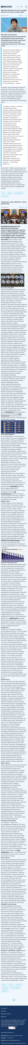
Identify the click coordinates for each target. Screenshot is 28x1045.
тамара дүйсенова (19, 193)
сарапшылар (5, 196)
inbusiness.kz (13, 44)
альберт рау (4, 990)
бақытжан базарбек (15, 987)
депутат (10, 984)
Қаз (18, 7)
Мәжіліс (4, 984)
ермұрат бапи (19, 984)
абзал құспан (5, 987)
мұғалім (9, 193)
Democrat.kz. (5, 1035)
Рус (22, 7)
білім (3, 193)
